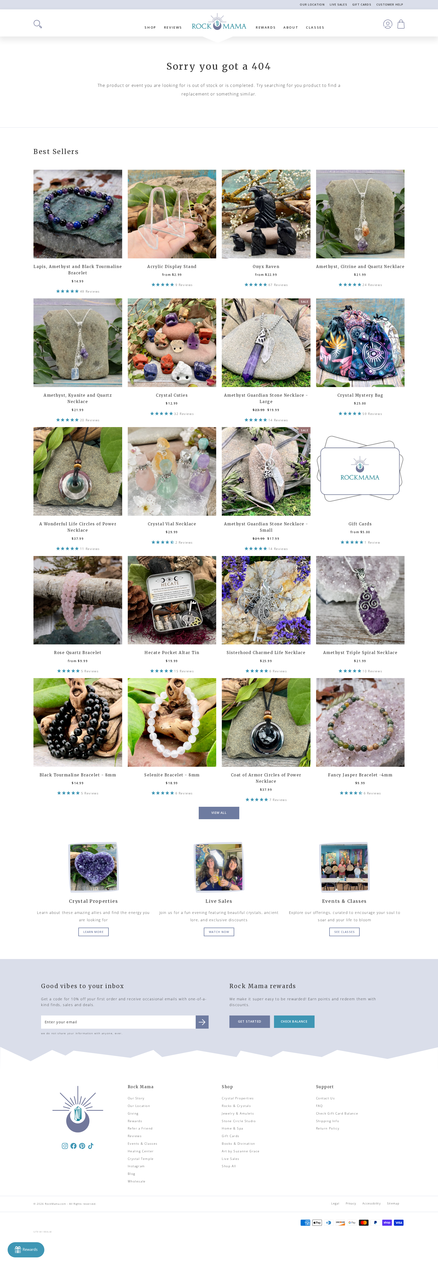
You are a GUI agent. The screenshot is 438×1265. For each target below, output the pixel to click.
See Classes (344, 932)
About (290, 27)
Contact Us (325, 1098)
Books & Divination (238, 1143)
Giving (133, 1113)
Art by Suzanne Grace (241, 1151)
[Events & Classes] (345, 867)
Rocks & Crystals (236, 1106)
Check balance (294, 1021)
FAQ (319, 1106)
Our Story (136, 1098)
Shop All (229, 1166)
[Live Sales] (219, 867)
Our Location (312, 4)
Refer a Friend (140, 1128)
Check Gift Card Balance (337, 1113)
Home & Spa (232, 1128)
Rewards (266, 27)
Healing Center (141, 1151)
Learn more (93, 932)
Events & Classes (143, 1143)
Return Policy (328, 1128)
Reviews (173, 27)
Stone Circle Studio (239, 1121)
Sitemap (393, 1203)
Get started (249, 1021)
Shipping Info (327, 1121)
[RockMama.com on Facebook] (73, 1145)
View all (219, 813)
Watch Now (219, 932)
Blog (131, 1174)
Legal (335, 1203)
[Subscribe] (202, 1022)
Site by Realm (42, 1231)
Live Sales (338, 4)
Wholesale (137, 1181)
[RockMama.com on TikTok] (91, 1145)
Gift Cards (361, 4)
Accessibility (371, 1203)
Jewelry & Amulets (238, 1113)
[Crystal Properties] (93, 867)
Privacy (351, 1203)
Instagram (136, 1166)
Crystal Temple (141, 1159)
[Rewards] (26, 1249)
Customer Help (389, 4)
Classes (315, 27)
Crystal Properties (238, 1098)
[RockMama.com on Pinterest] (82, 1145)
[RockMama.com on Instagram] (65, 1145)
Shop (150, 27)
